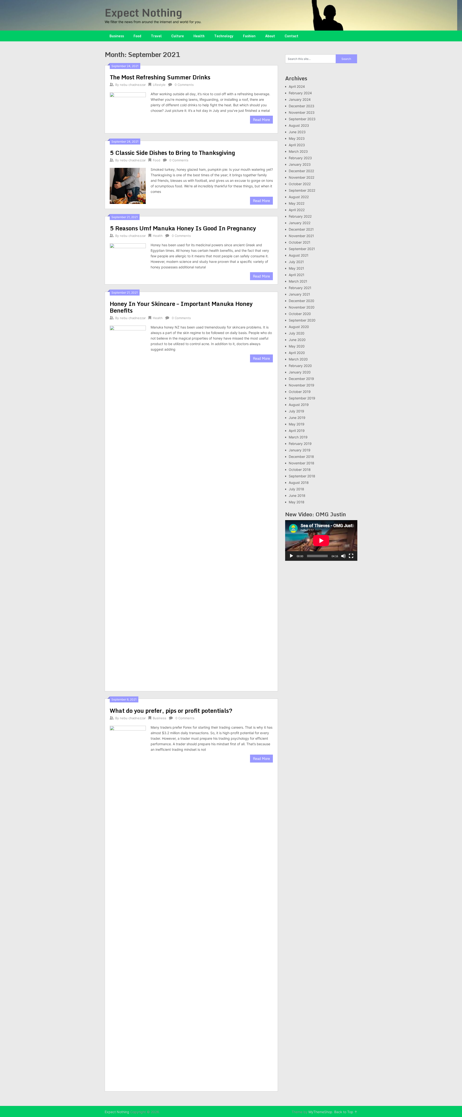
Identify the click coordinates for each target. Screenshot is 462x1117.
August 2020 (299, 327)
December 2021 (301, 229)
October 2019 (300, 392)
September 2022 (302, 190)
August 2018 (299, 482)
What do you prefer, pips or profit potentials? (171, 710)
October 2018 (300, 469)
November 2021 (301, 236)
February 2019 (300, 444)
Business (116, 36)
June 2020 (297, 340)
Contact (291, 36)
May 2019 (296, 424)
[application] (321, 540)
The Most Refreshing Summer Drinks (160, 77)
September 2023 (302, 119)
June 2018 (297, 495)
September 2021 (302, 249)
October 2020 (300, 314)
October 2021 (299, 242)
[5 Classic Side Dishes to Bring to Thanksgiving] (128, 185)
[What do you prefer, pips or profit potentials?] (128, 905)
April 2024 (297, 86)
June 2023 (297, 132)
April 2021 (296, 275)
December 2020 (301, 301)
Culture (177, 36)
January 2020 (300, 372)
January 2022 (299, 223)
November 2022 (301, 177)
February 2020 (300, 366)
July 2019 (296, 411)
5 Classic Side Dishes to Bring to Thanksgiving (172, 152)
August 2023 (299, 125)
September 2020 (302, 320)
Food (137, 36)
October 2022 (300, 184)
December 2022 (301, 171)
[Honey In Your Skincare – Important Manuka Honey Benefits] (128, 505)
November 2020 (301, 307)
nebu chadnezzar (133, 85)
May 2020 (297, 346)
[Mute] (343, 556)
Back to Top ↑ (345, 1112)
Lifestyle (159, 85)
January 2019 (299, 450)
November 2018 (301, 463)
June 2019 (297, 418)
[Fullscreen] (351, 556)
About (270, 36)
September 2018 (302, 476)
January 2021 (299, 294)
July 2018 (296, 489)
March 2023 (298, 151)
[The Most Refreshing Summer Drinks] (128, 109)
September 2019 (302, 398)
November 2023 (301, 112)
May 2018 (296, 502)
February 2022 (300, 216)
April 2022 (297, 210)
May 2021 (296, 268)
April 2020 (297, 353)
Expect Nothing (143, 12)
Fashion (249, 36)
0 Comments (184, 85)
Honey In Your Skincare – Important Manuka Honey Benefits (181, 307)
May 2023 (297, 138)
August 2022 (299, 197)
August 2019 (299, 405)
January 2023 (300, 164)
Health (199, 36)
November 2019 (301, 385)
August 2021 (298, 255)
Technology (223, 36)
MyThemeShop (320, 1112)
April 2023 (297, 145)
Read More (261, 119)
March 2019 (298, 437)
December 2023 (301, 106)
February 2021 (300, 288)
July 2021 (296, 262)
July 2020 (296, 333)
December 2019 (301, 379)
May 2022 (296, 203)
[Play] (291, 556)
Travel (156, 36)
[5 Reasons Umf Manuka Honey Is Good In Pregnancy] (128, 260)
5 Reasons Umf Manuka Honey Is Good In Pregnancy (183, 228)
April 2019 (297, 431)
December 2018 (301, 456)
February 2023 (300, 158)
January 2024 (300, 99)
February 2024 (300, 93)
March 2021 (298, 281)
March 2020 (298, 359)
